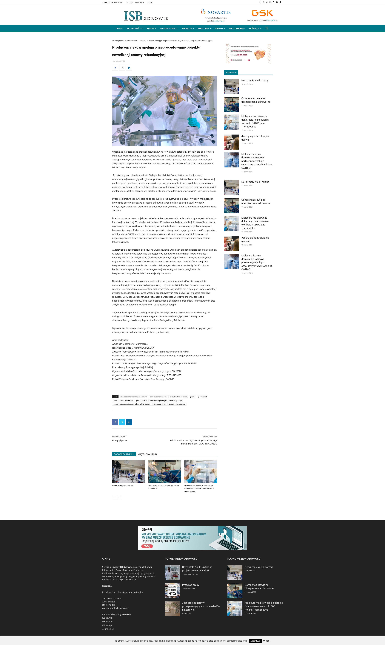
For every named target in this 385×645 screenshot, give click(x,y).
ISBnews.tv (107, 621)
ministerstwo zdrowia (178, 397)
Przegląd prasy (119, 440)
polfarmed (202, 397)
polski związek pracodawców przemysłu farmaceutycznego (159, 400)
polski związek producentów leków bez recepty (132, 404)
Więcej (266, 640)
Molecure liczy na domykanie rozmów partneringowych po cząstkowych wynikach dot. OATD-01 (257, 161)
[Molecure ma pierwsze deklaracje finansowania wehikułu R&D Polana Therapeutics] (200, 471)
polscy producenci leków (123, 400)
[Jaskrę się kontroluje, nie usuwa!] (231, 142)
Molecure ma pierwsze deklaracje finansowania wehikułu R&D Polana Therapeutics (199, 488)
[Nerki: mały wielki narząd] (128, 471)
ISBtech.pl (107, 625)
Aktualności (132, 40)
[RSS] (270, 2)
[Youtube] (280, 2)
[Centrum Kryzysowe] (248, 63)
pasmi (192, 397)
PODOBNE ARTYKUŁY (124, 454)
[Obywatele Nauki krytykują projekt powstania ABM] (172, 572)
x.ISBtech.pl (108, 629)
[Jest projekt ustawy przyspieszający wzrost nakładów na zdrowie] (172, 608)
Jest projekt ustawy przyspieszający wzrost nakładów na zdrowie (201, 606)
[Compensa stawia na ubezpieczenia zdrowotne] (164, 471)
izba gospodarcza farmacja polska (133, 397)
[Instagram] (263, 2)
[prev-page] (114, 497)
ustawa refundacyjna (177, 404)
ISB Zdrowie (126, 566)
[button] (267, 28)
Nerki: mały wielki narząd (122, 485)
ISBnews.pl (107, 617)
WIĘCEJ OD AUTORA (147, 454)
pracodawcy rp (159, 404)
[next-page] (119, 497)
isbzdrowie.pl (218, 21)
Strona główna (118, 40)
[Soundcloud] (273, 2)
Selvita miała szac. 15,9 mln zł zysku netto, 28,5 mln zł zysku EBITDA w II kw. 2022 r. (193, 442)
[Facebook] (260, 2)
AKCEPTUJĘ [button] (255, 641)
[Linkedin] (266, 2)
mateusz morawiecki (158, 397)
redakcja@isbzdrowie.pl (124, 579)
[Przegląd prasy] (172, 590)
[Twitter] (277, 2)
